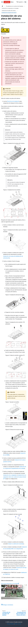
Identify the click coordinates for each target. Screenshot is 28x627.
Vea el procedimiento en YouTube (9, 583)
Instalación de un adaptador (10, 475)
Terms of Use (18, 623)
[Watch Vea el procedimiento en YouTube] (14, 592)
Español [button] (20, 2)
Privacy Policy (10, 623)
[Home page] (2, 6)
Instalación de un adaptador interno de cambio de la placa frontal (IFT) (14, 477)
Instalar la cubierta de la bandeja (16, 543)
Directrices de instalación (13, 101)
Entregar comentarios (8, 604)
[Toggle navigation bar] (2, 2)
